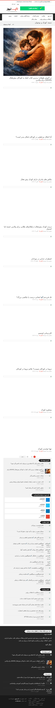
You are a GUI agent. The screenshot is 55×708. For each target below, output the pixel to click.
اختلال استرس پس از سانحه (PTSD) (34, 616)
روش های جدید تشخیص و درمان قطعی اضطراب (31, 610)
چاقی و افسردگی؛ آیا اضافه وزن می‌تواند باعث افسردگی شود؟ (27, 463)
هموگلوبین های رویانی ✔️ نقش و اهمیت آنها (32, 549)
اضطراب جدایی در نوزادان (41, 259)
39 (27, 456)
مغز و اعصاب (35, 16)
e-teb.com (18, 701)
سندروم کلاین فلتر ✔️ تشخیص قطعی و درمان (32, 537)
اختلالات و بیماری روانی (45, 19)
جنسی (41, 704)
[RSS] (47, 647)
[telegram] (5, 4)
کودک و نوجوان (39, 703)
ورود (18, 4)
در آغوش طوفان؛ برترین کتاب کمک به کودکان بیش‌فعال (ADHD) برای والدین (25, 661)
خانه (13, 24)
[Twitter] (7, 4)
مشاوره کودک (46, 410)
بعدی (22, 456)
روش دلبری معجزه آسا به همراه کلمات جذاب (32, 598)
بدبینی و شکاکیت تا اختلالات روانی (35, 592)
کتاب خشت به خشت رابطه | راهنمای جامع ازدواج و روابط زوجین (27, 482)
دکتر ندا (41, 82)
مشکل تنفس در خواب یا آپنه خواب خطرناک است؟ (30, 531)
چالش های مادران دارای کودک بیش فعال (36, 179)
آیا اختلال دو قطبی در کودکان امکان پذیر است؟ (34, 137)
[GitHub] (8, 4)
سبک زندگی (34, 19)
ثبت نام (13, 4)
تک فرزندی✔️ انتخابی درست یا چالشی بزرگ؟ (34, 297)
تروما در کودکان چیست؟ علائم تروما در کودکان (34, 369)
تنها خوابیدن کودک (45, 449)
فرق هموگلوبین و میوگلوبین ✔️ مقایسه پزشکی (31, 574)
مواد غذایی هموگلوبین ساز (37, 562)
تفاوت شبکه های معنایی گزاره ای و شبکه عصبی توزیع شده (28, 604)
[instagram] (4, 4)
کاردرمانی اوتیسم (45, 333)
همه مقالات (36, 698)
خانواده (16, 16)
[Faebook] (50, 647)
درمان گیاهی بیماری (25, 16)
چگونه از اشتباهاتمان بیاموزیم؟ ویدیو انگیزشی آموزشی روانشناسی (27, 683)
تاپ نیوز (50, 16)
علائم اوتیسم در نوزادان (37, 525)
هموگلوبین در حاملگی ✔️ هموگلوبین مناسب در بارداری (29, 556)
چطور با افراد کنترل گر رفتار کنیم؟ (34, 488)
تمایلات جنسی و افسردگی (37, 475)
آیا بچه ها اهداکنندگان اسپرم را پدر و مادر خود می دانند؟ (30, 689)
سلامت (43, 16)
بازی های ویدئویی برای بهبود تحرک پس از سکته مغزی (31, 677)
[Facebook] (9, 4)
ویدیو (10, 16)
